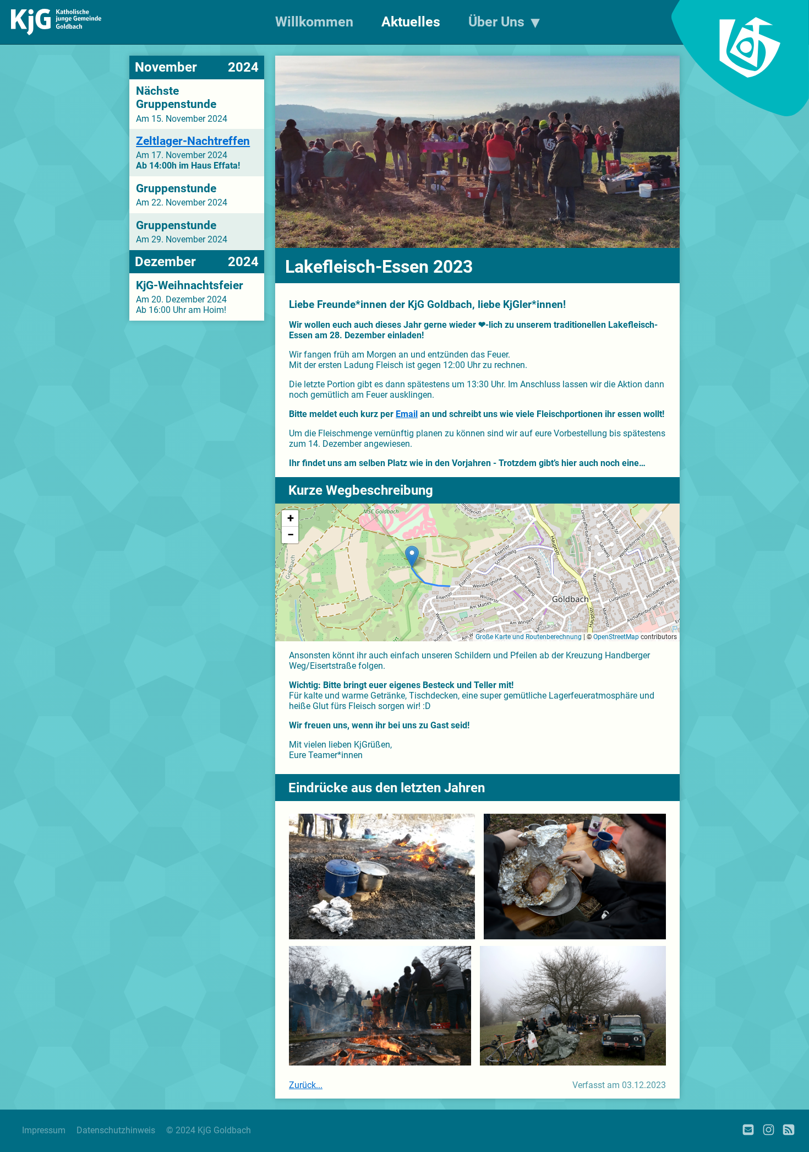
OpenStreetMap (616, 637)
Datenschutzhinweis (115, 1130)
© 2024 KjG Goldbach (208, 1130)
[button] (412, 556)
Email (407, 414)
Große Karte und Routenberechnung (528, 637)
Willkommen (314, 22)
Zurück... (305, 1085)
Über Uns (496, 22)
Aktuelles (410, 22)
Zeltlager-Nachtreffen (193, 141)
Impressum (43, 1130)
